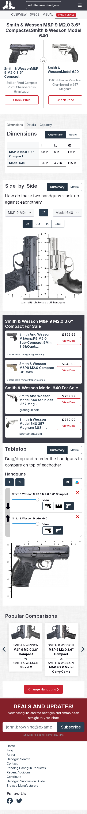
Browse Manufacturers (22, 785)
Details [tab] (31, 124)
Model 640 (17, 163)
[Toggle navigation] (79, 5)
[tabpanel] (43, 149)
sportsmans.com (30, 433)
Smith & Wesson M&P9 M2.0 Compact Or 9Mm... (36, 368)
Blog (10, 750)
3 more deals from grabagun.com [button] (24, 354)
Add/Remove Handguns (43, 5)
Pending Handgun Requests (26, 768)
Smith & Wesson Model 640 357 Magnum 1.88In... (33, 423)
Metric (73, 134)
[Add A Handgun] (9, 482)
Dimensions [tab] (15, 124)
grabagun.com (29, 410)
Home (11, 746)
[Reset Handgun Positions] (19, 482)
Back (58, 223)
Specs (34, 14)
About (11, 754)
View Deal (68, 340)
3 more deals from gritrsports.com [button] (25, 380)
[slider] (37, 499)
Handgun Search (18, 759)
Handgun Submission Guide (26, 781)
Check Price (22, 100)
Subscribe (71, 727)
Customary (55, 134)
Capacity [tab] (46, 124)
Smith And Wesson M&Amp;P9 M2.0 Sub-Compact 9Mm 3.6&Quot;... (35, 340)
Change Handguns (42, 689)
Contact (12, 763)
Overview (19, 14)
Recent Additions (18, 772)
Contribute (14, 776)
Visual (48, 14)
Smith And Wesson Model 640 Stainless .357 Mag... (36, 400)
